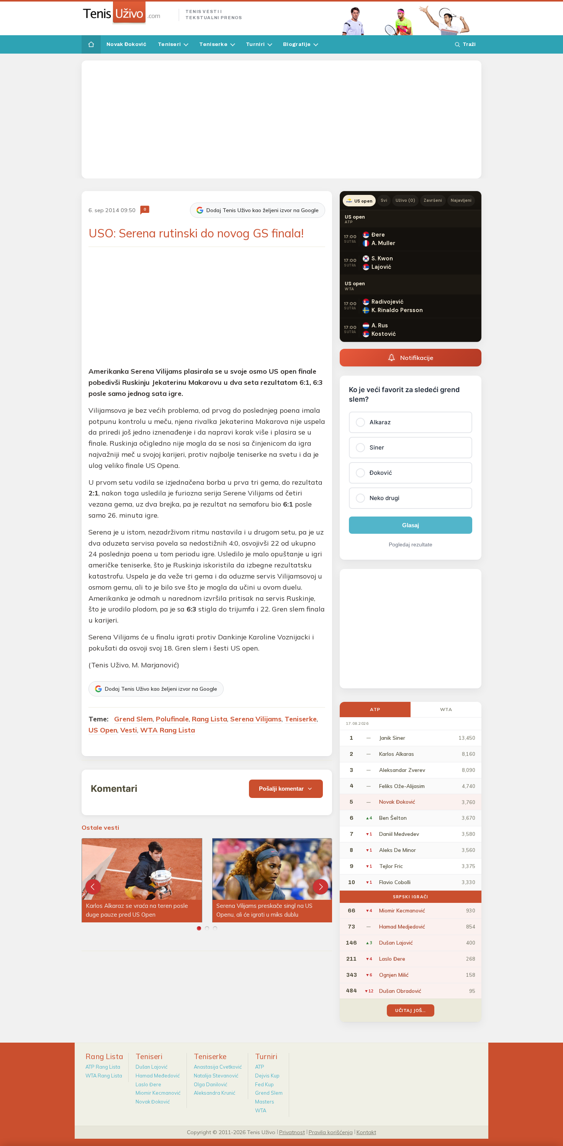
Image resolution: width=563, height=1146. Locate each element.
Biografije (297, 44)
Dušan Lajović (151, 1067)
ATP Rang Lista (102, 1067)
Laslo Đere (148, 1084)
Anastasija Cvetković (218, 1067)
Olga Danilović (210, 1084)
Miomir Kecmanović (158, 1093)
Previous (93, 886)
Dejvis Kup (267, 1075)
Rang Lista (209, 718)
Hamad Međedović (158, 1075)
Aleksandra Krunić (214, 1093)
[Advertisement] (281, 119)
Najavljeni (461, 200)
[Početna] (91, 44)
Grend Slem (133, 718)
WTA (446, 709)
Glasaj (410, 525)
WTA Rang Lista (167, 730)
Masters (264, 1102)
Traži (469, 44)
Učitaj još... (410, 1010)
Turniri (255, 44)
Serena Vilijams (256, 718)
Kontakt (366, 1132)
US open (363, 201)
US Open (102, 730)
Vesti (128, 730)
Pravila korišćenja (331, 1132)
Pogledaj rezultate (410, 544)
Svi (384, 200)
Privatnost (292, 1132)
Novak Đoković (126, 44)
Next (320, 886)
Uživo (406, 200)
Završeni (433, 200)
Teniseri (169, 44)
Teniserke (213, 44)
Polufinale (172, 718)
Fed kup (264, 1084)
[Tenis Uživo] (127, 13)
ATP (375, 709)
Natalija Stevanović (216, 1075)
